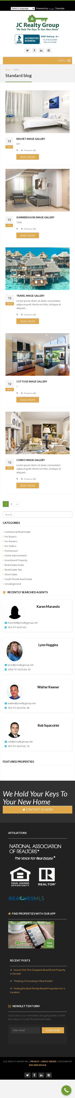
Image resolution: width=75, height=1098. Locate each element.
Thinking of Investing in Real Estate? (33, 981)
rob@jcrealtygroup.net (20, 741)
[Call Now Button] (66, 1090)
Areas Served (48, 1061)
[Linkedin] (41, 50)
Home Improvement (16, 555)
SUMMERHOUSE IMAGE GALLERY (35, 217)
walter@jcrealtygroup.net (22, 703)
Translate (59, 8)
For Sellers (10, 546)
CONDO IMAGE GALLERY (30, 460)
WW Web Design (37, 1065)
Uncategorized (13, 583)
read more (27, 157)
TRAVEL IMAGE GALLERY (30, 295)
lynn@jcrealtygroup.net (20, 665)
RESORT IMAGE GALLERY (30, 138)
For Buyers (11, 536)
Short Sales (11, 574)
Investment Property (16, 560)
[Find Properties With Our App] (31, 946)
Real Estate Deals (14, 565)
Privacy (34, 1061)
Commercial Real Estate (18, 531)
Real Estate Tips (13, 569)
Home (7, 69)
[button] (62, 60)
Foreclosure (11, 550)
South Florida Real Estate (18, 579)
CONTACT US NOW (39, 810)
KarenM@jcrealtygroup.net (23, 622)
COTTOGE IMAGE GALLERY (31, 381)
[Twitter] (27, 50)
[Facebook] (34, 50)
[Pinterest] (49, 50)
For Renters (11, 541)
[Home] (37, 24)
